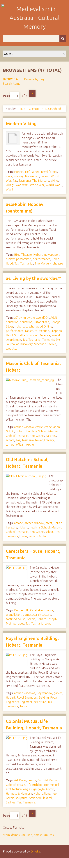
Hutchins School (36, 431)
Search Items (11, 83)
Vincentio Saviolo (45, 344)
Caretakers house (41, 610)
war (18, 185)
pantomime (23, 259)
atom (6, 835)
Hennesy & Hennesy (19, 793)
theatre (58, 263)
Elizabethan (41, 322)
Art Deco (20, 780)
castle (39, 427)
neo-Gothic (37, 435)
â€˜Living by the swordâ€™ (33, 278)
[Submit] (62, 38)
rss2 (52, 835)
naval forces (49, 171)
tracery (49, 440)
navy (9, 176)
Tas (15, 180)
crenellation (52, 427)
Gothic (10, 431)
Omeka (35, 851)
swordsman (13, 339)
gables (58, 693)
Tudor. (24, 706)
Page (6, 95)
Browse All (12, 79)
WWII (9, 189)
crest (49, 523)
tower (39, 440)
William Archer (25, 444)
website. (11, 348)
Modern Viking (21, 123)
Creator (34, 108)
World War (37, 185)
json (29, 835)
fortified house (15, 619)
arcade (18, 523)
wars (25, 185)
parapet (50, 435)
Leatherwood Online (38, 326)
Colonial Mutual (47, 780)
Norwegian (32, 176)
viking (54, 180)
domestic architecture (37, 614)
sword (56, 335)
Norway (18, 176)
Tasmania (25, 180)
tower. (49, 623)
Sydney (10, 802)
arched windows (24, 693)
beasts (31, 780)
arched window (24, 427)
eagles (27, 789)
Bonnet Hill (21, 610)
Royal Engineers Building (33, 697)
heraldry (11, 527)
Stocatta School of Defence (32, 335)
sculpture (40, 702)
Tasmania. (26, 263)
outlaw (10, 259)
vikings (10, 185)
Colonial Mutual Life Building (24, 784)
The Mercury (40, 180)
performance (41, 259)
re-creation (41, 330)
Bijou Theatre (23, 254)
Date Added (53, 108)
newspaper (51, 254)
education (26, 322)
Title (22, 108)
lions (47, 793)
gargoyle (39, 789)
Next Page (32, 93)
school (10, 440)
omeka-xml (41, 835)
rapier (29, 330)
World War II (54, 185)
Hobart (19, 171)
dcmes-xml (18, 835)
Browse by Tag (34, 79)
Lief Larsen (32, 171)
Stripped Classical (40, 798)
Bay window (44, 693)
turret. (10, 444)
